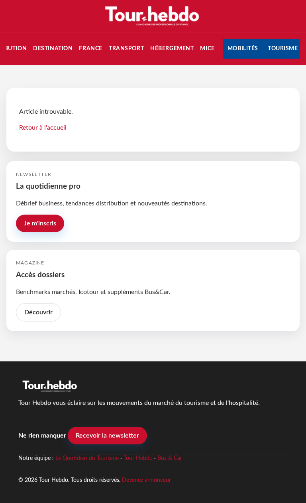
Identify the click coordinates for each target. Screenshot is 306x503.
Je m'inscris (40, 223)
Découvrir (38, 312)
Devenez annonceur (146, 480)
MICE (207, 48)
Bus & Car (169, 458)
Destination (53, 48)
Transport (126, 48)
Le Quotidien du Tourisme (87, 458)
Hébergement (172, 48)
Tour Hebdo (138, 458)
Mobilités (243, 48)
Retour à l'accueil (43, 127)
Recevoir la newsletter (107, 435)
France (90, 48)
